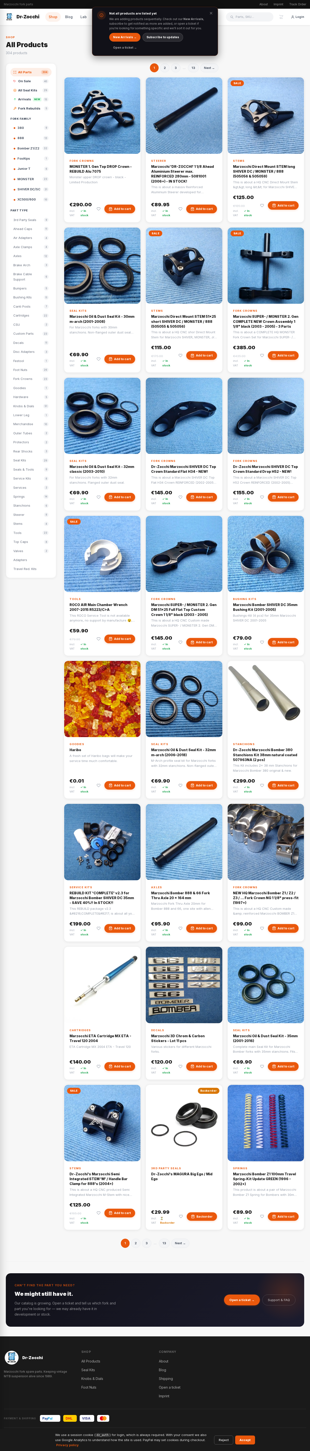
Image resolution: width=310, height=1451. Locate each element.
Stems (239, 161)
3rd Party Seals (166, 1168)
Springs (240, 1168)
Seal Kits (78, 310)
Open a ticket (169, 1387)
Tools (75, 599)
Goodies (77, 744)
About (263, 4)
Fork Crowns (82, 161)
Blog (69, 17)
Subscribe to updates (163, 37)
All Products (90, 1361)
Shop (53, 17)
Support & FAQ (279, 1300)
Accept (245, 1440)
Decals (157, 1030)
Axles (156, 887)
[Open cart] (281, 17)
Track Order (297, 4)
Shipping (166, 1379)
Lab (83, 17)
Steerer (158, 161)
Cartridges (80, 1030)
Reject (224, 1440)
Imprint (278, 4)
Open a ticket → (242, 1300)
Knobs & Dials (92, 1379)
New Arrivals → (125, 37)
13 (193, 68)
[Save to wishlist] (98, 209)
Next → (209, 68)
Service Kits (81, 887)
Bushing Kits (244, 599)
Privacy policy (67, 1445)
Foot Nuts (88, 1387)
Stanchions (244, 744)
